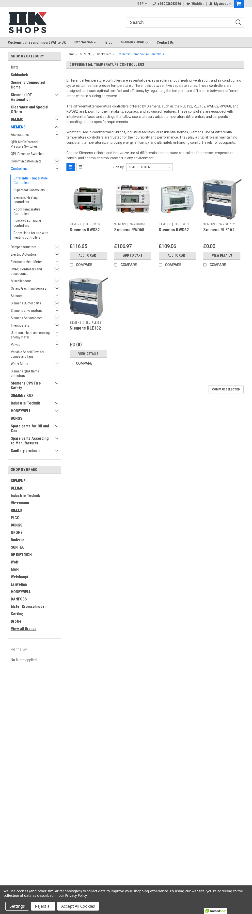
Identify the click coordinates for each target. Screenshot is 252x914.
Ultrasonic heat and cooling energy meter (30, 335)
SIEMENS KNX (22, 395)
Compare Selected (226, 389)
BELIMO (17, 119)
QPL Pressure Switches (27, 154)
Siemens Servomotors (27, 318)
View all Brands (23, 628)
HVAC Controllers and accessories (26, 271)
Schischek (19, 74)
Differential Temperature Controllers (31, 180)
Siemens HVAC (133, 42)
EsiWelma (19, 584)
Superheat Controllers (29, 190)
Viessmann (20, 503)
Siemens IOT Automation (21, 97)
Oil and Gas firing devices (28, 288)
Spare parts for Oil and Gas (30, 428)
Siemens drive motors (26, 310)
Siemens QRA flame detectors (25, 373)
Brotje (16, 621)
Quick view (88, 217)
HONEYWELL (21, 410)
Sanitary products (26, 450)
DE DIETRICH (21, 554)
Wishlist (197, 4)
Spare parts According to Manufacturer (30, 440)
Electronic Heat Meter (26, 262)
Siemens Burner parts (26, 303)
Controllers (19, 168)
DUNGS (16, 418)
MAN (15, 569)
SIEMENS (18, 127)
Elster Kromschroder (28, 606)
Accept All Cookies (78, 906)
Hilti (14, 67)
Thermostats (20, 325)
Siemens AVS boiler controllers (27, 223)
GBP (140, 4)
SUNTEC (18, 547)
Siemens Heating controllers (26, 199)
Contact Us (165, 42)
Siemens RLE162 (219, 229)
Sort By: (118, 167)
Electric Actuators (24, 254)
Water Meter (19, 364)
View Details (222, 255)
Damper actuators (23, 247)
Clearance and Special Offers (29, 109)
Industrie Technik (25, 403)
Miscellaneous (21, 281)
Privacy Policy (76, 895)
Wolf (14, 562)
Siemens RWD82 (85, 229)
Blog (108, 42)
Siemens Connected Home (28, 84)
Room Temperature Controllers (27, 211)
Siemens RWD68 (129, 229)
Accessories (20, 134)
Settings (17, 906)
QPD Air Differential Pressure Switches (24, 144)
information (84, 42)
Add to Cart (88, 255)
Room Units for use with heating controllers (31, 235)
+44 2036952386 (169, 4)
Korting (17, 614)
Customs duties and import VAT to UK (37, 42)
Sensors (17, 296)
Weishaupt (19, 577)
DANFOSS (19, 599)
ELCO (15, 517)
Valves (15, 344)
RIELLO (16, 510)
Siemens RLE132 (85, 328)
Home (70, 54)
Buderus (18, 540)
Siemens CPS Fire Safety (26, 385)
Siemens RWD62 (174, 229)
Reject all (43, 906)
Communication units (26, 161)
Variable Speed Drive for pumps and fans (27, 354)
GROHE (16, 532)
